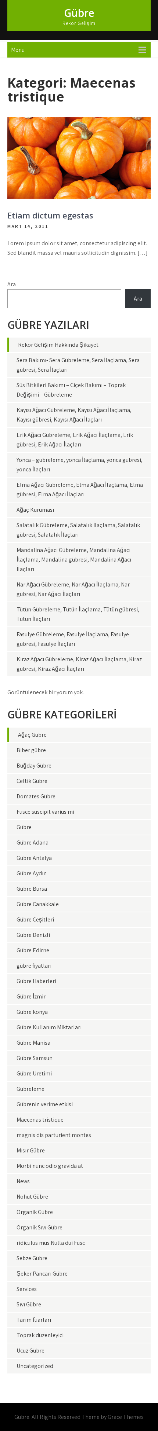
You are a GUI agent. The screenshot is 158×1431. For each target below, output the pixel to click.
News (23, 1181)
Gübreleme (30, 1089)
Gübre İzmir (31, 996)
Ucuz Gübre (30, 1350)
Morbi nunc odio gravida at (50, 1166)
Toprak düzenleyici (40, 1335)
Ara (11, 284)
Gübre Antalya (34, 858)
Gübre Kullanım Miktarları (49, 1027)
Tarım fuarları (34, 1320)
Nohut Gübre (32, 1196)
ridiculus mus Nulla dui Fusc (51, 1243)
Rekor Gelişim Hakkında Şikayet (58, 345)
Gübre (79, 13)
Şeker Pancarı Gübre (42, 1273)
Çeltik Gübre (32, 781)
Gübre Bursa (32, 889)
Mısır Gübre (31, 1150)
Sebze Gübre (32, 1258)
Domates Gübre (36, 796)
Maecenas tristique (40, 1119)
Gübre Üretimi (34, 1073)
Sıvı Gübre (29, 1304)
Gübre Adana (33, 842)
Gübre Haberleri (36, 981)
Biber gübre (31, 750)
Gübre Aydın (32, 873)
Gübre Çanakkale (38, 904)
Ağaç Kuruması (35, 510)
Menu (18, 50)
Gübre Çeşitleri (35, 919)
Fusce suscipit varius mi (45, 812)
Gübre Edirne (33, 950)
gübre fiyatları (34, 966)
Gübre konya (32, 1012)
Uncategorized (35, 1366)
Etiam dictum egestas (50, 215)
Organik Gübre (35, 1212)
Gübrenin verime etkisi (45, 1104)
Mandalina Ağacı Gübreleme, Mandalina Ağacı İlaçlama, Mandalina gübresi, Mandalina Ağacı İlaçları (74, 559)
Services (27, 1289)
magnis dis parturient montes (54, 1135)
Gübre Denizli (33, 935)
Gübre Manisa (33, 1042)
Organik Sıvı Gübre (39, 1227)
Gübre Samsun (35, 1058)
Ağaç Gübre (32, 735)
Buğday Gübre (34, 765)
